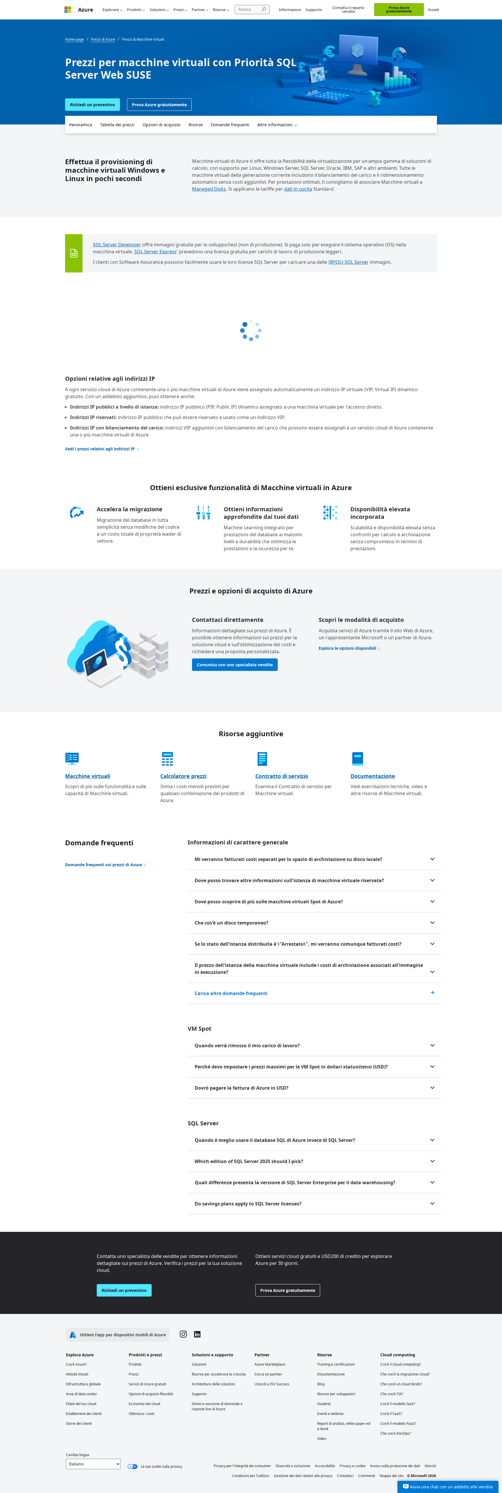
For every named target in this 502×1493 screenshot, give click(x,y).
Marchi (430, 1465)
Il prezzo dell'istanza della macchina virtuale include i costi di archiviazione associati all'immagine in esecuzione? (309, 968)
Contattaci (345, 1475)
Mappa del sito (392, 1475)
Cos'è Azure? (76, 1364)
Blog (320, 1384)
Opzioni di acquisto (161, 124)
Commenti (366, 1475)
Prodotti (134, 9)
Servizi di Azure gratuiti (147, 1384)
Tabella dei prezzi (117, 124)
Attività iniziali (77, 1374)
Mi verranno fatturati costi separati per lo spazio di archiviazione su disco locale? (288, 859)
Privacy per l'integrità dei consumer (242, 1465)
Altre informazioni (275, 124)
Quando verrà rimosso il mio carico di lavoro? (247, 1045)
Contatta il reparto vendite (348, 9)
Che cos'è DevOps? (395, 1433)
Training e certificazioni (336, 1364)
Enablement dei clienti (84, 1413)
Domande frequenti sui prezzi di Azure (103, 864)
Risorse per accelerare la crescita (219, 1374)
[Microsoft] (67, 9)
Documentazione (373, 775)
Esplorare (111, 9)
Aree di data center (81, 1393)
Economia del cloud (144, 1403)
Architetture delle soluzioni (213, 1384)
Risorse (219, 9)
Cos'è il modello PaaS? (398, 1423)
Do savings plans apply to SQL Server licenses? (248, 1203)
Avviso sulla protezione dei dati (395, 1465)
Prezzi (178, 9)
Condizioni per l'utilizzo (250, 1475)
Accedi (433, 9)
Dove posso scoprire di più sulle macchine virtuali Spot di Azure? (269, 901)
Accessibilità (325, 1465)
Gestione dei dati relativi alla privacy (303, 1475)
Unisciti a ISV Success (271, 1384)
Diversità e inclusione (293, 1465)
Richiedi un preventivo (92, 104)
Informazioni (290, 9)
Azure (85, 9)
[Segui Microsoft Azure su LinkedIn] (197, 1335)
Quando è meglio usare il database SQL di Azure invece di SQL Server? (275, 1140)
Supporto (314, 9)
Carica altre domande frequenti (231, 993)
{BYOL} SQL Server (348, 262)
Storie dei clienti (79, 1423)
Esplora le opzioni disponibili (347, 648)
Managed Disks (209, 189)
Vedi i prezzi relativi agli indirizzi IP (100, 449)
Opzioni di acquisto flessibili (151, 1393)
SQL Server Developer (117, 244)
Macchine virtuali (87, 775)
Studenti (324, 1403)
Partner (198, 9)
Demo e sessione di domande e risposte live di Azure (217, 1406)
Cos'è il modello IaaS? (397, 1403)
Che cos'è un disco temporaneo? (231, 923)
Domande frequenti (230, 124)
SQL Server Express (155, 251)
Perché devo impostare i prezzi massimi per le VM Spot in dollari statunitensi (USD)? (291, 1067)
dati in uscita (298, 189)
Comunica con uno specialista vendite (235, 664)
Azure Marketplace (269, 1364)
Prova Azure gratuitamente (399, 9)
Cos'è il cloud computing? (400, 1364)
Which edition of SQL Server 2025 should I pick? (249, 1161)
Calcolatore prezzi (183, 775)
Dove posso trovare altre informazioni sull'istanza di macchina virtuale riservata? (289, 880)
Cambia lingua (77, 1454)
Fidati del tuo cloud (81, 1403)
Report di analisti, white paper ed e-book (343, 1426)
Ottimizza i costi (141, 1413)
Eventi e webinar (330, 1413)
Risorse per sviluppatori (336, 1393)
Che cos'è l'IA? (391, 1393)
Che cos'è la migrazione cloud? (405, 1374)
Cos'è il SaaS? (391, 1413)
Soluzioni (157, 9)
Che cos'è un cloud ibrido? (401, 1384)
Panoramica (80, 124)
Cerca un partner (268, 1374)
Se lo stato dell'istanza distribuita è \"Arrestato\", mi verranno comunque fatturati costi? (298, 944)
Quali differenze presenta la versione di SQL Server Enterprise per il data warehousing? (295, 1182)
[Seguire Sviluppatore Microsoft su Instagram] (183, 1335)
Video (321, 1438)
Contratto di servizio (281, 775)
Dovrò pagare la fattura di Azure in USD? (241, 1088)
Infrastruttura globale (83, 1384)
